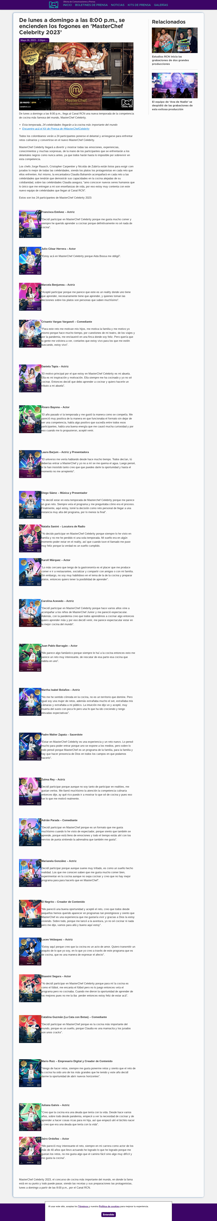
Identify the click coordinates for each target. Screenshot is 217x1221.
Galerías (161, 5)
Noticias (117, 5)
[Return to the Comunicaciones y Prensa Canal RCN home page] (53, 6)
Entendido (108, 1214)
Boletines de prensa (91, 5)
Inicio (67, 5)
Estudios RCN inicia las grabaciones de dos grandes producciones (170, 60)
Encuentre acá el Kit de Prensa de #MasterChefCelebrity (55, 128)
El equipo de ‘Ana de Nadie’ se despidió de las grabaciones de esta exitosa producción (172, 106)
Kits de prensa (139, 5)
